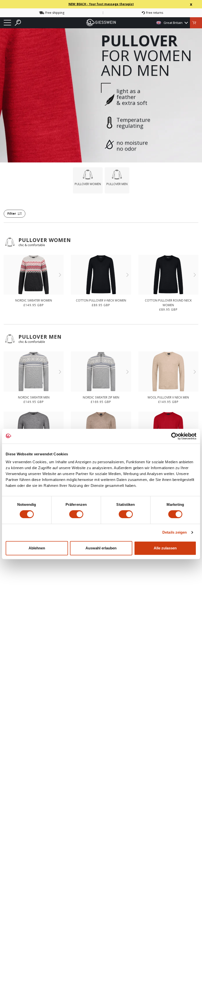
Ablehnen (37, 548)
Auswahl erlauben (101, 548)
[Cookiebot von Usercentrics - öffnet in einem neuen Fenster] (174, 436)
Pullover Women (44, 240)
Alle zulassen (165, 548)
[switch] (76, 514)
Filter (11, 213)
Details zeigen (174, 532)
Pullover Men (40, 336)
